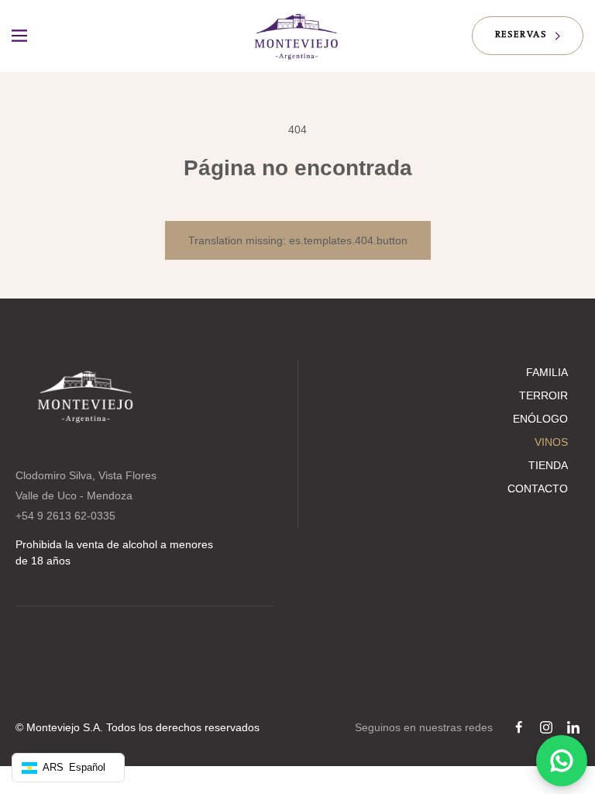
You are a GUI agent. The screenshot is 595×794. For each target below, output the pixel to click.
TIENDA (548, 465)
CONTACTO (537, 488)
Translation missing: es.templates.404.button (298, 240)
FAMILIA (547, 372)
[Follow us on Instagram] (546, 727)
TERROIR (543, 395)
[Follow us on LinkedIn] (573, 727)
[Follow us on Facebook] (519, 727)
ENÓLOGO (540, 419)
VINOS (551, 442)
